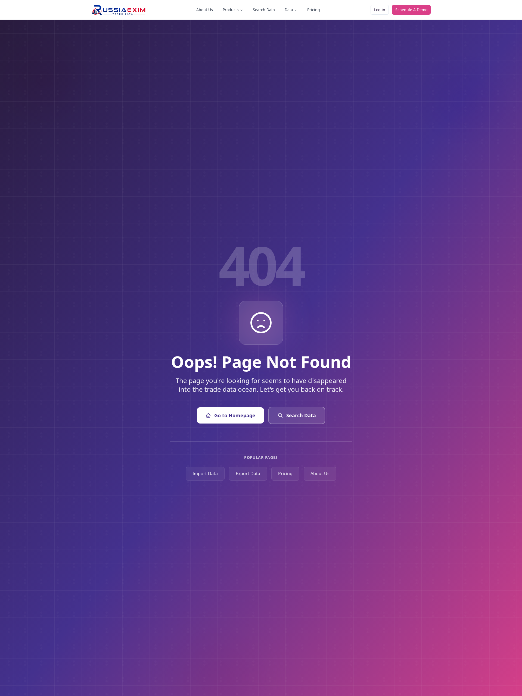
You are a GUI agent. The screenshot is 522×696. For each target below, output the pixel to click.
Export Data (248, 473)
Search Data (264, 9)
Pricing (313, 9)
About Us (204, 9)
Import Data (205, 473)
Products (231, 9)
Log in (379, 9)
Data (289, 9)
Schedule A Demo (411, 9)
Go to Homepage (234, 415)
